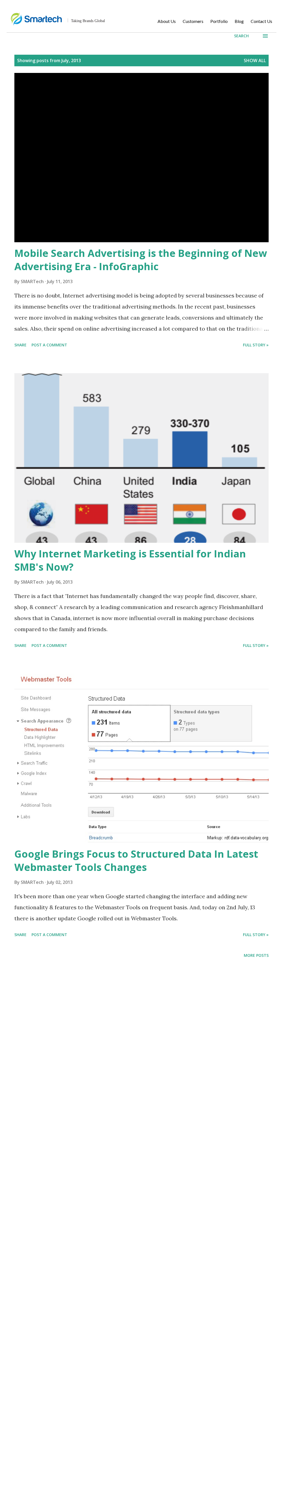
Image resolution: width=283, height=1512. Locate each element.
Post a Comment (49, 344)
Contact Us (261, 21)
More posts (256, 955)
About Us (167, 21)
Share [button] (20, 344)
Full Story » (256, 344)
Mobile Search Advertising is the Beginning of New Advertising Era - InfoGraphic (140, 259)
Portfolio (219, 21)
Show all (255, 60)
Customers (193, 21)
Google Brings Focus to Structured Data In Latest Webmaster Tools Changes (136, 860)
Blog (239, 21)
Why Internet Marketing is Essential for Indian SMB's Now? (130, 560)
